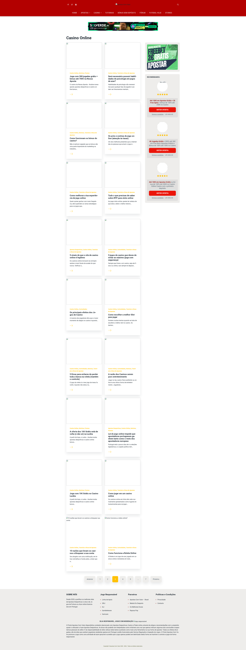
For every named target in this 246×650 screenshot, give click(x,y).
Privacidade (161, 600)
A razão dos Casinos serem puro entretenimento (120, 375)
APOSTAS (84, 13)
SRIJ (103, 603)
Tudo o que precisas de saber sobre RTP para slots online (121, 196)
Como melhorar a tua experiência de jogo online (84, 196)
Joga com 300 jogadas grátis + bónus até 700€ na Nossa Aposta (84, 78)
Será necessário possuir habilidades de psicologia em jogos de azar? (122, 78)
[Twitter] (72, 4)
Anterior (90, 579)
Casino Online (74, 73)
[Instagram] (76, 4)
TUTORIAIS (109, 13)
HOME (74, 13)
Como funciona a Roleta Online (122, 553)
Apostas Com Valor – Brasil (139, 600)
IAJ (103, 607)
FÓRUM (142, 13)
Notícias (81, 73)
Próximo (156, 579)
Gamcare (105, 614)
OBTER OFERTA (162, 110)
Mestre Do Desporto (136, 603)
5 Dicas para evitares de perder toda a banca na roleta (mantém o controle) (84, 376)
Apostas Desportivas (76, 249)
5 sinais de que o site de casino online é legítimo (84, 256)
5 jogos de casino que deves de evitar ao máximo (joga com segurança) (122, 257)
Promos (87, 73)
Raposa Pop (134, 610)
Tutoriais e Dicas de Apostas (126, 73)
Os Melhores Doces (136, 607)
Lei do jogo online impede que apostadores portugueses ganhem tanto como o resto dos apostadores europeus (121, 437)
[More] (71, 94)
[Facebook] (68, 4)
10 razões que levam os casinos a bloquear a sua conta (83, 552)
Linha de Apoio (107, 600)
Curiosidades (121, 249)
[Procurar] (178, 4)
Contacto (160, 603)
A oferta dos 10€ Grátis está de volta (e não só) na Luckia (84, 432)
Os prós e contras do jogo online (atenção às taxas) (121, 137)
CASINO (97, 13)
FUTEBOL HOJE (155, 13)
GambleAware (107, 610)
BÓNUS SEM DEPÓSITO (127, 13)
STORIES (168, 13)
